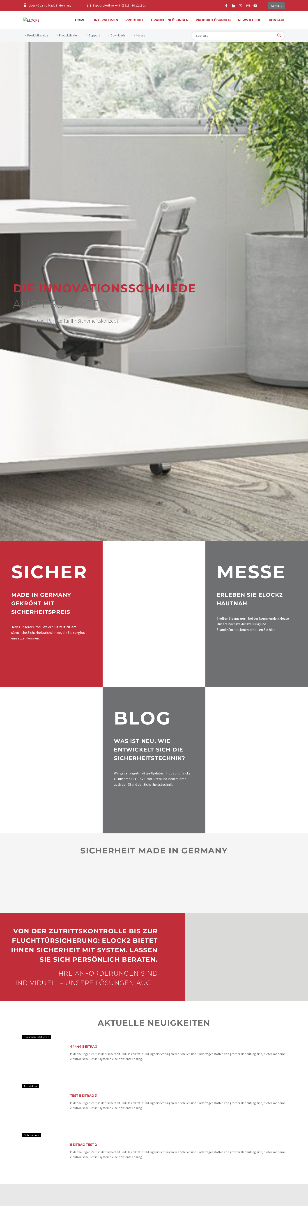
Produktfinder (68, 35)
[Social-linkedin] (233, 5)
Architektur (30, 1086)
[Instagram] (248, 5)
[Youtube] (255, 5)
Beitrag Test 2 (83, 1145)
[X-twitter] (240, 5)
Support (94, 35)
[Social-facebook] (226, 5)
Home (80, 20)
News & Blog (250, 20)
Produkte (134, 20)
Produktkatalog (37, 35)
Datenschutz (31, 1135)
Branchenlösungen (169, 20)
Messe (140, 35)
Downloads (118, 35)
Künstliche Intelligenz (36, 1037)
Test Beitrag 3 (83, 1096)
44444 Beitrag (83, 1046)
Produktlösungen (213, 20)
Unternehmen (105, 20)
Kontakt (277, 20)
